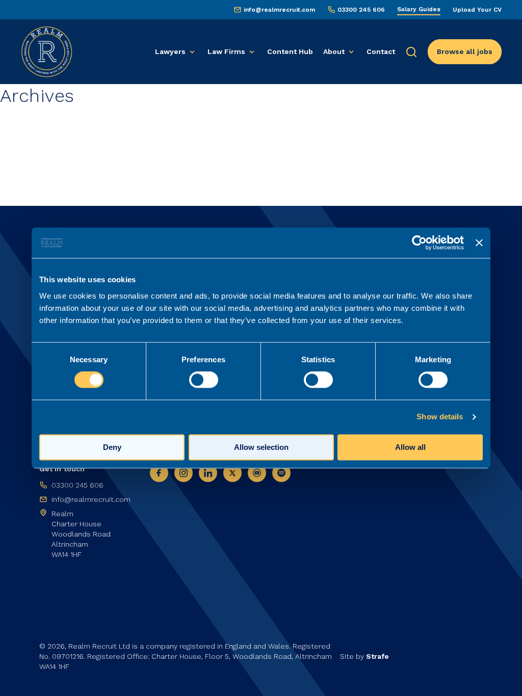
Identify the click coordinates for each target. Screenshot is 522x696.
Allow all (410, 447)
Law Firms (226, 51)
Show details (439, 417)
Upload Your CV (477, 9)
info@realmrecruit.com (279, 9)
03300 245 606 (361, 9)
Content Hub (290, 51)
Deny (112, 447)
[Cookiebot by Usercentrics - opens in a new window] (419, 242)
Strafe (377, 656)
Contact (381, 51)
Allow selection (261, 447)
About (334, 51)
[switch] (203, 380)
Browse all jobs (464, 51)
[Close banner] (479, 242)
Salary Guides (418, 9)
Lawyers (170, 51)
